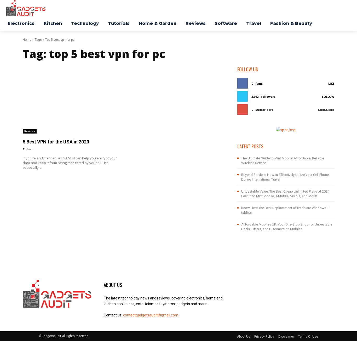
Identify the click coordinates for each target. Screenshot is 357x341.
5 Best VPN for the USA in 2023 (56, 142)
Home (27, 40)
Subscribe (326, 110)
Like (331, 83)
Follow (328, 97)
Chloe (27, 149)
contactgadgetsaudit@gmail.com (150, 315)
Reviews (29, 131)
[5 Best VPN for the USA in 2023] (71, 100)
